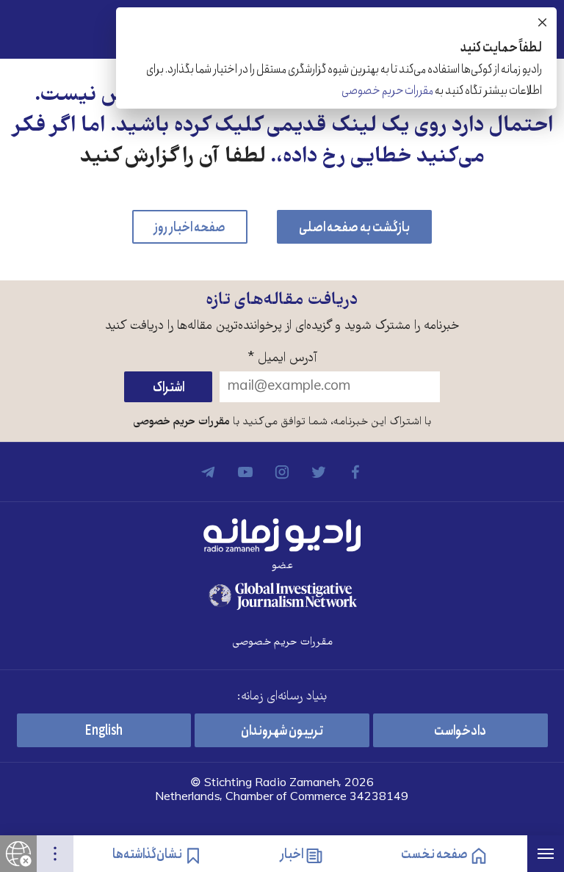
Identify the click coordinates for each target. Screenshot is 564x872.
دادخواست (460, 731)
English (104, 731)
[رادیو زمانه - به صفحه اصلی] (282, 535)
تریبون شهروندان (282, 731)
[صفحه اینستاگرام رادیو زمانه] (282, 472)
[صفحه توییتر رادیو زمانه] (318, 472)
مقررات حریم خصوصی (181, 422)
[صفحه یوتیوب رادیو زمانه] (245, 472)
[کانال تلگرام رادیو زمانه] (208, 472)
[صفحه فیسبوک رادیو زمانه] (355, 472)
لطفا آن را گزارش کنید (172, 157)
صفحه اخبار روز (189, 228)
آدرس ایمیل (282, 358)
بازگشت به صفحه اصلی (354, 228)
